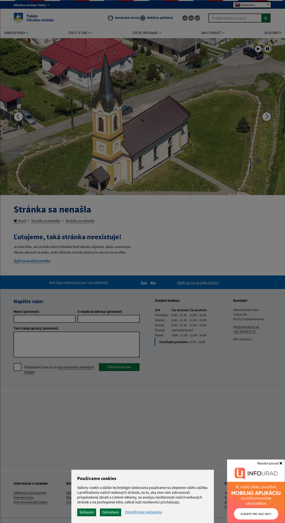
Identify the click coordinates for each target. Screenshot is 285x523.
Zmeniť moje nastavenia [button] (143, 512)
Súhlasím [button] (86, 512)
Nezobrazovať (268, 463)
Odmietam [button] (110, 512)
